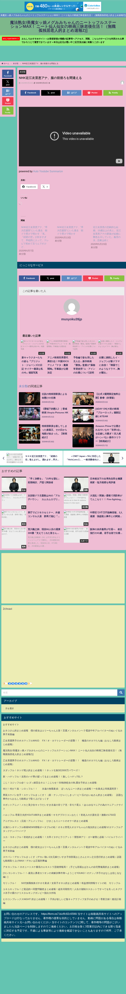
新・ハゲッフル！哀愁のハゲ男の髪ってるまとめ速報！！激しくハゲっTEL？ (43, 776)
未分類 (22, 72)
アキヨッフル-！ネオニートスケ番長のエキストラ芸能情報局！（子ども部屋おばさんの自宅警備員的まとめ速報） (62, 867)
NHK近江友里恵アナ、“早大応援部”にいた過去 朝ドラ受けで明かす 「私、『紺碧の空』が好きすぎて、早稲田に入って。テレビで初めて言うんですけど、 (35, 237)
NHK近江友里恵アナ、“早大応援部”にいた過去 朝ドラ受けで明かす (70, 230)
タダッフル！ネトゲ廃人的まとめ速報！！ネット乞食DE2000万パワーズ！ (41, 770)
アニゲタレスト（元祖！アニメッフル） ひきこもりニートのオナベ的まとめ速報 (45, 821)
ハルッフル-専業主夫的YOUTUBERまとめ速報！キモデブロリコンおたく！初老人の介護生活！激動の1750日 (59, 815)
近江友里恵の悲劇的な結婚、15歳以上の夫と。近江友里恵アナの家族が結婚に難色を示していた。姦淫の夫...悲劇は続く (107, 233)
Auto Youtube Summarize (48, 171)
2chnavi (7, 608)
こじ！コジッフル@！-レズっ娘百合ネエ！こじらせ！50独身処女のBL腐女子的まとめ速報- (50, 782)
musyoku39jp (71, 319)
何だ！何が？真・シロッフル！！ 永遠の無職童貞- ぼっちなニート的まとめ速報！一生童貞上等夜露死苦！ (61, 789)
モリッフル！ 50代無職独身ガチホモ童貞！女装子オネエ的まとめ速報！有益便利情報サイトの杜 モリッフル (61, 883)
